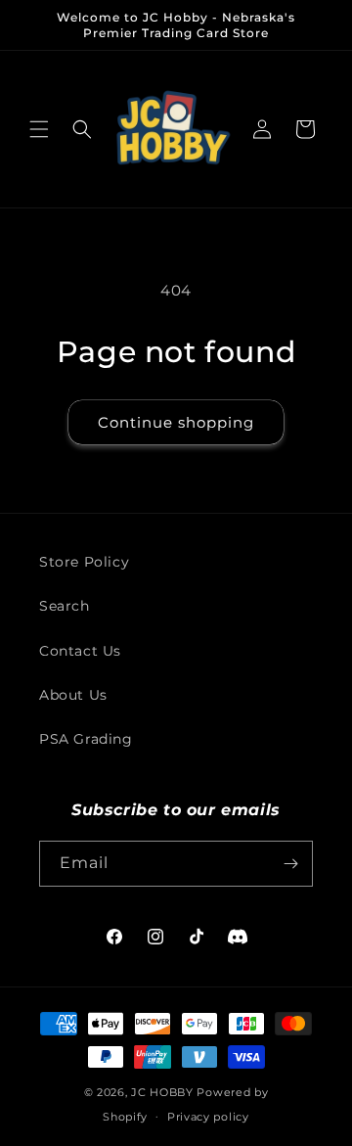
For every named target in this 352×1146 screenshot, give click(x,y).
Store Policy (84, 562)
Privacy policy (208, 1116)
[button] (39, 129)
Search (64, 606)
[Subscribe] (290, 864)
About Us (73, 695)
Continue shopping (176, 422)
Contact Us (80, 651)
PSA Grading (86, 739)
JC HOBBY (162, 1092)
